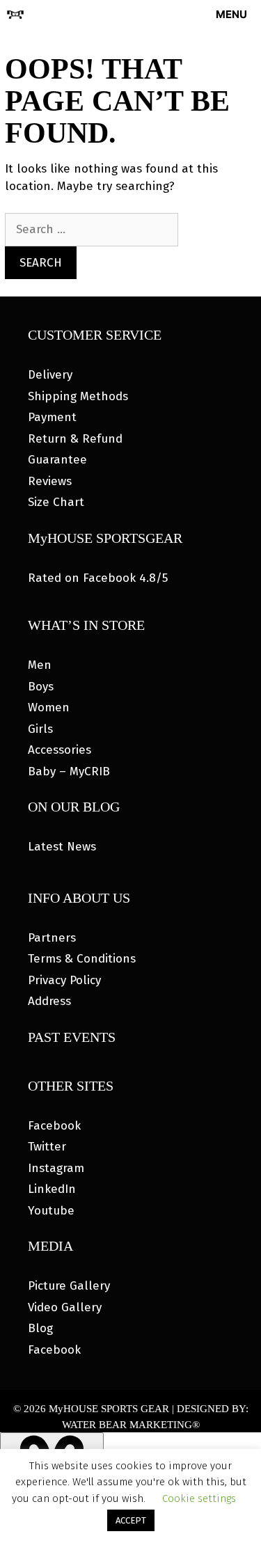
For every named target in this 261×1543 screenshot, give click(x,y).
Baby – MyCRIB (69, 771)
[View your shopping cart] (165, 14)
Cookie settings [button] (199, 1498)
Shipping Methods (78, 396)
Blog (40, 1328)
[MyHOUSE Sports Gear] (15, 14)
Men (40, 665)
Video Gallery (65, 1307)
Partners (52, 938)
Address (49, 1001)
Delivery (50, 374)
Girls (40, 729)
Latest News (62, 846)
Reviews (50, 481)
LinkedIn (52, 1189)
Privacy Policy (64, 980)
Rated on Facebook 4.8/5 (98, 578)
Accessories (59, 750)
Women (49, 707)
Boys (41, 686)
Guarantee (57, 459)
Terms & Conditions (82, 958)
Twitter (47, 1146)
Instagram (56, 1168)
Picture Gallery (69, 1286)
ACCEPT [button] (131, 1520)
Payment (52, 417)
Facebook (54, 1125)
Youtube (51, 1210)
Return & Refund (75, 439)
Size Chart (56, 502)
